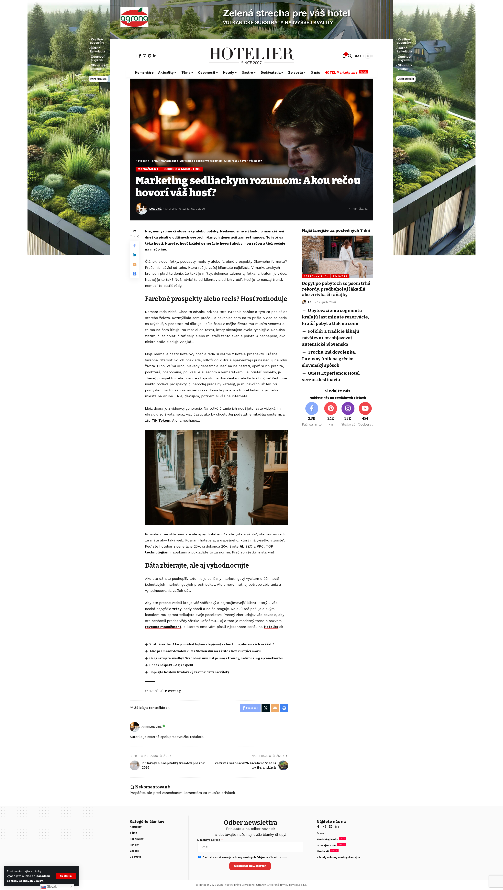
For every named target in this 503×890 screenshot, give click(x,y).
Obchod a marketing (182, 169)
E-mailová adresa (209, 839)
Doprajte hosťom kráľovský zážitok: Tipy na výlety (189, 672)
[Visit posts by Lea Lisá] (141, 209)
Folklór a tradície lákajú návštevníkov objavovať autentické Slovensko (330, 338)
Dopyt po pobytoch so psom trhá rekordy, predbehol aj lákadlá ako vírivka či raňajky (336, 289)
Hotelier (271, 627)
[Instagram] (144, 56)
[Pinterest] (149, 56)
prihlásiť (228, 793)
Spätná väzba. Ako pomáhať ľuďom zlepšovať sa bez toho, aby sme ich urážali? (211, 644)
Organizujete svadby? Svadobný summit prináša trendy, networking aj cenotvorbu (216, 658)
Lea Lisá (155, 208)
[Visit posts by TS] (304, 302)
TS (309, 302)
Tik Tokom (161, 420)
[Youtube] (365, 414)
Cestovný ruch (316, 276)
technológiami (158, 552)
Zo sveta (340, 276)
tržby (177, 609)
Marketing (173, 691)
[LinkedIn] (154, 56)
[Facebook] (140, 56)
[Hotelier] (251, 56)
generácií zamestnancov (242, 237)
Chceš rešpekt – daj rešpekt (171, 665)
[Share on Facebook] (134, 245)
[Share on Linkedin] (134, 255)
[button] (66, 876)
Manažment (148, 169)
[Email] (134, 264)
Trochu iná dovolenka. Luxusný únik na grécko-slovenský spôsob (329, 359)
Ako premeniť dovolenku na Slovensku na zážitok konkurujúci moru (205, 651)
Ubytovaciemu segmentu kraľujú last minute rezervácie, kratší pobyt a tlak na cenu (335, 317)
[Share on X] (266, 708)
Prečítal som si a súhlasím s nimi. (245, 857)
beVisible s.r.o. (298, 884)
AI (241, 546)
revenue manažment (163, 627)
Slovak (51, 886)
